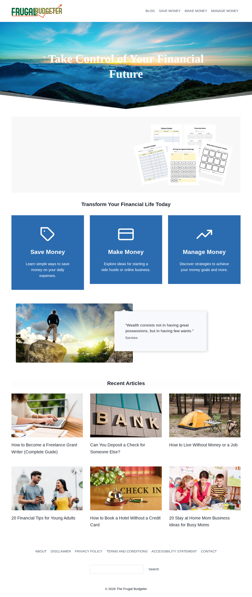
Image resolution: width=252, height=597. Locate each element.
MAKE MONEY (196, 11)
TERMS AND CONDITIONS (127, 551)
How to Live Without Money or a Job (203, 445)
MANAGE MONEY (225, 11)
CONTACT (209, 551)
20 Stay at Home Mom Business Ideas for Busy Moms (199, 521)
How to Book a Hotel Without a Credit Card (125, 521)
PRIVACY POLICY (88, 551)
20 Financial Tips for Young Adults (43, 518)
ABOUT (41, 551)
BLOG (150, 11)
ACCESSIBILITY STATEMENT (174, 551)
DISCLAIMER (61, 551)
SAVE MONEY (170, 11)
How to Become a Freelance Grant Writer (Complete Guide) (44, 448)
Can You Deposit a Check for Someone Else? (117, 448)
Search (154, 569)
